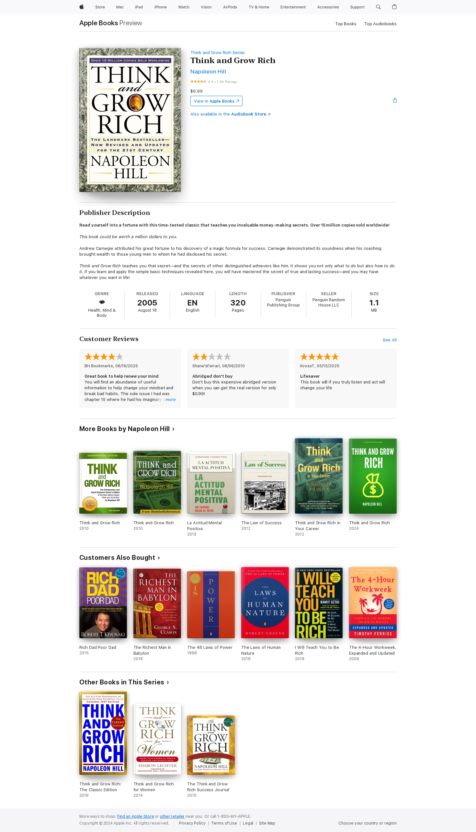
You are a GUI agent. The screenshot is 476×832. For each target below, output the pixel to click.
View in (214, 101)
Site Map (267, 823)
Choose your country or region (367, 823)
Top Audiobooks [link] (380, 23)
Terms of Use (224, 823)
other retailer (172, 816)
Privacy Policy (192, 823)
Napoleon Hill (208, 71)
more (170, 399)
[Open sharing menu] (395, 101)
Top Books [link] (346, 23)
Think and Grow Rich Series (217, 52)
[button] (378, 7)
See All (390, 340)
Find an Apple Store (135, 816)
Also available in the (228, 114)
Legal (248, 823)
